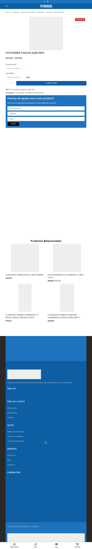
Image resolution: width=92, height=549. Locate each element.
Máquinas (40, 12)
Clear (28, 77)
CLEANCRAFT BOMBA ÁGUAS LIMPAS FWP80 (24, 275)
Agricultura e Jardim (28, 12)
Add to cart (52, 83)
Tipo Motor (10, 73)
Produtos (15, 12)
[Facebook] (44, 1)
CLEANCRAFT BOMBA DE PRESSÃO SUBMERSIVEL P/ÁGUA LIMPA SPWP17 (64, 316)
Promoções (19, 93)
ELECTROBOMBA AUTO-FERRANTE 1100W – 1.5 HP (66, 276)
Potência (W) (11, 64)
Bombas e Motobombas (55, 12)
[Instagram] (47, 1)
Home (8, 12)
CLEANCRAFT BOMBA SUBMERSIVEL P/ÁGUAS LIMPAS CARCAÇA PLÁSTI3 (22, 316)
